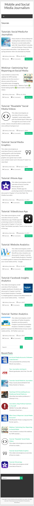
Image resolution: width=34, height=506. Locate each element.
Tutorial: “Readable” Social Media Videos (14, 107)
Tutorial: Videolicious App (14, 211)
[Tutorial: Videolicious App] (28, 215)
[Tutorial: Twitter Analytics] (5, 318)
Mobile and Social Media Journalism (17, 6)
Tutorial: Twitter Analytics (14, 313)
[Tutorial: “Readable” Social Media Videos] (5, 113)
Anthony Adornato (9, 56)
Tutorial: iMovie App (11, 178)
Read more (29, 59)
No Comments (16, 59)
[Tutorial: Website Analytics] (5, 248)
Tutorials (6, 59)
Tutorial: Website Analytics (15, 244)
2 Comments (16, 202)
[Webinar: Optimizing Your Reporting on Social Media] (28, 74)
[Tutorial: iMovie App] (5, 182)
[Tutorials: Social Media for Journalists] (5, 38)
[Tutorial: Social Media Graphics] (28, 149)
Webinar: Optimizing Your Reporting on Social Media (14, 69)
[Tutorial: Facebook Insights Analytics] (28, 284)
